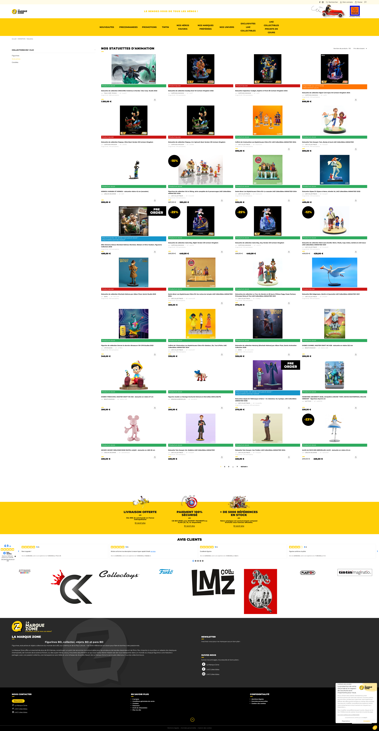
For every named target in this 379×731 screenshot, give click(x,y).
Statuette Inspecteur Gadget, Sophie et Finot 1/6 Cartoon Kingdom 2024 (261, 91)
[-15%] (200, 170)
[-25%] (200, 221)
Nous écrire (18, 701)
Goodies (15, 62)
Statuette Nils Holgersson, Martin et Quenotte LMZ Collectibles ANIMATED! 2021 (331, 294)
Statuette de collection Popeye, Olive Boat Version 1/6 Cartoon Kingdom (127, 142)
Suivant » (244, 466)
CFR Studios (108, 348)
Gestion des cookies (258, 703)
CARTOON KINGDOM (177, 93)
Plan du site (136, 710)
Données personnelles (259, 701)
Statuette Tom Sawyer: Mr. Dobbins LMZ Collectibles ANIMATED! (191, 450)
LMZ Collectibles (244, 144)
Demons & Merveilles (178, 399)
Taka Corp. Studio (110, 93)
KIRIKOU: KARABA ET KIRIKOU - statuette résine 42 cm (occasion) (124, 191)
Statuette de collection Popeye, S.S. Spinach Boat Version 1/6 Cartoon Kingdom (196, 142)
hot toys (308, 401)
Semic (106, 296)
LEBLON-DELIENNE (110, 194)
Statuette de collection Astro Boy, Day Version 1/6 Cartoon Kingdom (259, 243)
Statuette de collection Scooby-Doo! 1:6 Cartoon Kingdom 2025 (190, 91)
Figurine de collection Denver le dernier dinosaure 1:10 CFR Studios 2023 (127, 345)
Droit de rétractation (139, 708)
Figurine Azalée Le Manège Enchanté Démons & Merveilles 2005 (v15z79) (194, 397)
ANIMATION (21, 39)
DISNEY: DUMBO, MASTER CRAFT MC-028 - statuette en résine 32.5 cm (327, 345)
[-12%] (334, 221)
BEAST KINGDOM (310, 348)
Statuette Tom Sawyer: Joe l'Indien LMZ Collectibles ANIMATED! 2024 (260, 450)
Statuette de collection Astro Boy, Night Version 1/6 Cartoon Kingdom (193, 243)
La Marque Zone (212, 665)
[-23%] (335, 428)
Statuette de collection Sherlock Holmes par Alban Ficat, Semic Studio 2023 (128, 294)
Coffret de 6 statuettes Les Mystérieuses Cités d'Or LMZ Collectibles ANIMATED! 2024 (265, 142)
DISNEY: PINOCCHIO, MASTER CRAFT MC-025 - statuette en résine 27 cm (127, 397)
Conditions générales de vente (143, 701)
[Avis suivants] (377, 551)
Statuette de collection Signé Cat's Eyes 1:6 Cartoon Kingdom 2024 (326, 93)
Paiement (136, 706)
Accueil (14, 39)
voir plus (153, 551)
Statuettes (16, 59)
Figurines (15, 56)
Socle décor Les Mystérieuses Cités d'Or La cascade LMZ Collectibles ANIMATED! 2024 (266, 191)
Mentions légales (257, 699)
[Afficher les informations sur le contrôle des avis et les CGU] (15, 556)
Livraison (135, 703)
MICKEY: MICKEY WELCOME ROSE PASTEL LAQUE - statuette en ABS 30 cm (128, 450)
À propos (135, 699)
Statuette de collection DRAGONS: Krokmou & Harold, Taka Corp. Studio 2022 (129, 91)
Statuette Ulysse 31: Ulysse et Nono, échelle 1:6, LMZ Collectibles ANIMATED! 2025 (331, 191)
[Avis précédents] (18, 551)
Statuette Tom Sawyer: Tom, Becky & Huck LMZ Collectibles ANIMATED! (328, 142)
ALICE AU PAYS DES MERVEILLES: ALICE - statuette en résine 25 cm (326, 450)
